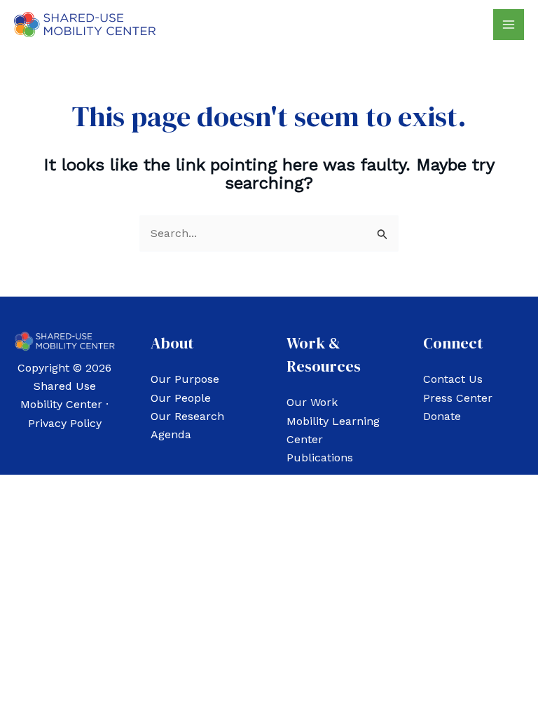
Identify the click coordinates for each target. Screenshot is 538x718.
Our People (181, 398)
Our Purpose (185, 379)
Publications (320, 457)
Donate (442, 416)
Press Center (457, 398)
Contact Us (453, 379)
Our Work (312, 402)
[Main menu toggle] (508, 24)
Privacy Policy (65, 423)
